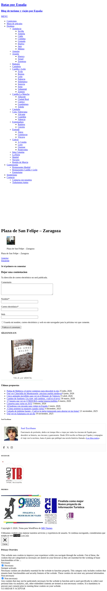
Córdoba (21, 39)
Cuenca (21, 102)
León (20, 76)
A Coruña (22, 142)
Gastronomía (12, 165)
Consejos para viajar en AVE (19, 403)
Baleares (16, 64)
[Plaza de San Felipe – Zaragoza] (11, 244)
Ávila (20, 71)
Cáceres (21, 127)
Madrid (15, 157)
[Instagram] (11, 447)
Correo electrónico (9, 306)
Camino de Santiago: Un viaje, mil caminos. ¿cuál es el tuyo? (33, 398)
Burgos (21, 74)
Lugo (20, 144)
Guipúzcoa (22, 134)
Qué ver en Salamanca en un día (21, 413)
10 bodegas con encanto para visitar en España (27, 406)
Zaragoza (22, 61)
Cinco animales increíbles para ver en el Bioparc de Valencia (33, 396)
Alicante (21, 114)
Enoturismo (17, 172)
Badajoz (21, 124)
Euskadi (15, 129)
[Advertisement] (53, 205)
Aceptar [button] (16, 535)
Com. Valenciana (19, 112)
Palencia (21, 79)
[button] (4, 16)
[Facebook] (4, 447)
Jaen (20, 46)
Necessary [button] (5, 563)
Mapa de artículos (14, 23)
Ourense (21, 147)
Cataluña (16, 109)
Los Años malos (92, 438)
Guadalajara (23, 104)
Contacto (11, 177)
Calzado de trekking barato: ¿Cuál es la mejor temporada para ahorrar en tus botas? (43, 411)
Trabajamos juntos (20, 182)
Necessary (9, 565)
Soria (20, 86)
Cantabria (16, 66)
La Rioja (16, 154)
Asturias (16, 51)
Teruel (20, 59)
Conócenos (12, 21)
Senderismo (12, 175)
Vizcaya (21, 137)
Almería (21, 33)
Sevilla (21, 31)
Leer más (25, 535)
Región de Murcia (20, 162)
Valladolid (22, 89)
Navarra (15, 160)
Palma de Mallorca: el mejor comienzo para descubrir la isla (33, 391)
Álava (20, 132)
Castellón (22, 117)
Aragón (15, 54)
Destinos (10, 26)
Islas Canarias (18, 152)
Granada (21, 41)
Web (3, 314)
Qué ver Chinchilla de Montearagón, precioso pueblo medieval (34, 393)
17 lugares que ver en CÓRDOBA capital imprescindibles (32, 401)
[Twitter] (8, 447)
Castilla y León (19, 69)
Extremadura (18, 122)
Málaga (21, 49)
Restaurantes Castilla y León (24, 170)
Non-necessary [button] (7, 575)
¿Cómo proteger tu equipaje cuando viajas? (26, 408)
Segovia (21, 84)
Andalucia (16, 28)
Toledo (21, 107)
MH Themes (46, 528)
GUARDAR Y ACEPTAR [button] (13, 588)
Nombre (4, 299)
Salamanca (22, 81)
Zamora (21, 91)
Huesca (21, 56)
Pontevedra (23, 149)
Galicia (15, 139)
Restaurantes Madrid (21, 167)
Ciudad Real (23, 99)
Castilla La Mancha (20, 94)
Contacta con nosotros (22, 180)
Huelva (21, 44)
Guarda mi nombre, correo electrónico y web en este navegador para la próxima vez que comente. (47, 322)
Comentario (6, 282)
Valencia (21, 119)
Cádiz (20, 36)
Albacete (22, 97)
